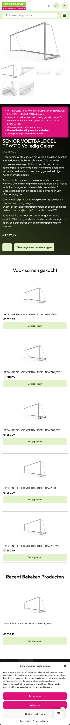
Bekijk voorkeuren (35, 714)
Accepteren (35, 696)
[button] (65, 665)
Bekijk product (35, 325)
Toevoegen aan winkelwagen (34, 247)
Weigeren (35, 705)
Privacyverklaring (40, 721)
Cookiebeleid (25, 721)
